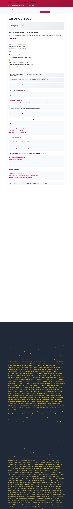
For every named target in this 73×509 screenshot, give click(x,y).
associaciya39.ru (48, 411)
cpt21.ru (12, 413)
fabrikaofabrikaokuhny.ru (58, 367)
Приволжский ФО (42, 9)
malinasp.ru (35, 419)
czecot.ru (52, 480)
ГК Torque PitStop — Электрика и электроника (19, 141)
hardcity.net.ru (56, 456)
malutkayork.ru (51, 419)
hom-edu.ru (17, 506)
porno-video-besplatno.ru (25, 389)
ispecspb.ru (16, 413)
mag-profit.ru (35, 472)
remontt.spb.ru (16, 448)
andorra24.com (46, 458)
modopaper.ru (47, 385)
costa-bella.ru (36, 411)
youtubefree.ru (61, 381)
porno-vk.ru (37, 336)
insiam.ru (44, 413)
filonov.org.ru (15, 486)
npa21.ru (26, 460)
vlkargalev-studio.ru (18, 494)
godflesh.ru (61, 401)
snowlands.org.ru (46, 468)
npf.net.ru (49, 425)
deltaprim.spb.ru (57, 419)
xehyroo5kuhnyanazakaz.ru (13, 361)
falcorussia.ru (10, 409)
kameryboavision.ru (31, 427)
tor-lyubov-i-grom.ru (46, 379)
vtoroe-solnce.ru (44, 478)
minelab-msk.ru (46, 357)
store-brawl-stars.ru (56, 351)
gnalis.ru (14, 345)
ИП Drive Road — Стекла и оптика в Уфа (18, 173)
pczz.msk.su (21, 480)
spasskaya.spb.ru (11, 482)
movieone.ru (61, 379)
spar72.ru (52, 498)
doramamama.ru (16, 397)
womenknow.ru (47, 494)
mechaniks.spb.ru (18, 468)
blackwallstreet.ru (53, 458)
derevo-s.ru (22, 484)
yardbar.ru (54, 490)
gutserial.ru (33, 484)
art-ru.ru (14, 502)
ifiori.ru (46, 460)
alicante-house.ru (55, 492)
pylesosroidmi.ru (33, 496)
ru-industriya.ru (56, 389)
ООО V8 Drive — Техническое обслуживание (19, 146)
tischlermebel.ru (36, 490)
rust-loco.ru (10, 417)
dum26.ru (24, 462)
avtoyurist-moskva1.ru (12, 429)
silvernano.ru (30, 340)
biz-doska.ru (34, 393)
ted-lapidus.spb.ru (11, 464)
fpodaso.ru (63, 334)
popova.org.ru (53, 496)
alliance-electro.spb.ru (52, 409)
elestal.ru (35, 340)
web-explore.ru (61, 330)
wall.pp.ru (28, 496)
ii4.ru (35, 458)
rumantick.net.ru (24, 470)
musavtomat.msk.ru (43, 452)
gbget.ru (57, 385)
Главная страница (44, 183)
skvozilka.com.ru (52, 500)
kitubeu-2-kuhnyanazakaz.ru (44, 363)
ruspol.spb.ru (29, 462)
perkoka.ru (56, 377)
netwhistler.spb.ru (60, 496)
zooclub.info (10, 486)
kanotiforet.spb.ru (39, 407)
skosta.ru (31, 468)
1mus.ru (30, 357)
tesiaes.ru (63, 425)
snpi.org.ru (45, 415)
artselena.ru (40, 504)
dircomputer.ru (54, 397)
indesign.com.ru (11, 492)
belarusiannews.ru (40, 494)
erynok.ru (27, 403)
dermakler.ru (47, 502)
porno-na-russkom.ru (48, 338)
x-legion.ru (31, 353)
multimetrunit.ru (53, 450)
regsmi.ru (24, 419)
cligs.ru (43, 496)
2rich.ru (31, 338)
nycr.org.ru (22, 460)
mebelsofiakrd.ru (11, 470)
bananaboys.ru (28, 476)
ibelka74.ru (61, 492)
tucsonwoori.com (49, 476)
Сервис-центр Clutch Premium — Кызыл (18, 128)
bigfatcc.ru (10, 340)
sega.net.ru (59, 494)
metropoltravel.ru (40, 393)
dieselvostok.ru (59, 417)
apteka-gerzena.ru (44, 506)
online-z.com (57, 431)
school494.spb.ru (27, 417)
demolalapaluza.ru (32, 399)
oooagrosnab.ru (57, 334)
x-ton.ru (31, 385)
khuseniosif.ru (39, 482)
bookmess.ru (34, 466)
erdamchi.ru (10, 397)
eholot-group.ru (48, 464)
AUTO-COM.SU (43, 431)
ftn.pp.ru (14, 456)
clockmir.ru (56, 478)
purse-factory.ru (48, 355)
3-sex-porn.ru (36, 355)
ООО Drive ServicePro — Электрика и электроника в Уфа (21, 177)
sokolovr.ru (59, 399)
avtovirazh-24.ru (43, 480)
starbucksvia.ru (19, 340)
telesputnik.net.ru (22, 496)
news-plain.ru (39, 381)
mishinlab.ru (55, 338)
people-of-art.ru (50, 437)
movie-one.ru (61, 377)
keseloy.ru (9, 490)
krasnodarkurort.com (17, 450)
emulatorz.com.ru (20, 502)
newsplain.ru (36, 385)
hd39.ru (51, 472)
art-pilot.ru (45, 504)
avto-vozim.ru (38, 409)
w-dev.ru (16, 419)
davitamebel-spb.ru (47, 435)
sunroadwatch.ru (46, 474)
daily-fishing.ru (35, 470)
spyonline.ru (23, 431)
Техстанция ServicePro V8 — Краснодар (18, 125)
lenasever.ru (58, 340)
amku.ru (34, 498)
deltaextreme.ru (11, 474)
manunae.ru (53, 385)
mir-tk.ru (21, 365)
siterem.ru (39, 441)
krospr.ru (15, 338)
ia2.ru (9, 413)
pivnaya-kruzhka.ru (17, 399)
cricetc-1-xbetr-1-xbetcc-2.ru (52, 345)
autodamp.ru (10, 385)
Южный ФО (36, 12)
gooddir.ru (16, 421)
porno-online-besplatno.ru (37, 387)
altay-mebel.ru (57, 466)
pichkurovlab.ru (33, 391)
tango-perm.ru (10, 421)
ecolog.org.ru (51, 407)
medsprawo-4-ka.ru (11, 359)
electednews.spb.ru (40, 498)
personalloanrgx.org (59, 506)
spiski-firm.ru (22, 405)
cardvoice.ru (41, 385)
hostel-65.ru (36, 338)
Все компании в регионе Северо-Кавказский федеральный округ (25, 183)
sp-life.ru (26, 353)
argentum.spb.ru (11, 506)
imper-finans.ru (43, 454)
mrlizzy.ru (59, 468)
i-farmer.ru (16, 466)
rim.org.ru (49, 454)
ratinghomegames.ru (11, 458)
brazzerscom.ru (49, 359)
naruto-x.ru (33, 379)
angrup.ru (36, 429)
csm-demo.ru (26, 349)
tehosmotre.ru (52, 349)
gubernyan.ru (25, 458)
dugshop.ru (15, 417)
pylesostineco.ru (32, 444)
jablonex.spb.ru (28, 466)
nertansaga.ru (45, 381)
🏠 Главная (14, 9)
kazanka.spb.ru (16, 427)
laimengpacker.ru (26, 456)
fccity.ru (50, 486)
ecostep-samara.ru (23, 435)
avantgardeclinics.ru (11, 478)
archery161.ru (54, 413)
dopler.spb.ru (58, 444)
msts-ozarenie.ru (39, 444)
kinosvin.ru (40, 419)
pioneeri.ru (16, 407)
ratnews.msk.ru (61, 474)
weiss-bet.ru (15, 395)
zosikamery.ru (28, 431)
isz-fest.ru (20, 425)
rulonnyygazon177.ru (11, 377)
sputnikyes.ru (31, 423)
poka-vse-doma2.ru (33, 349)
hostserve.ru (41, 338)
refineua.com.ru (45, 466)
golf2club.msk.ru (37, 423)
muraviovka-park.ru (23, 397)
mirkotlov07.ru (17, 474)
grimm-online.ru (40, 488)
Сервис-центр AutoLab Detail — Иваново (18, 132)
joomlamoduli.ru (14, 476)
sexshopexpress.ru (42, 332)
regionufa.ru (10, 395)
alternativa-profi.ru (41, 502)
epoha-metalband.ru (40, 417)
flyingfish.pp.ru (10, 472)
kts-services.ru (10, 353)
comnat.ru (45, 425)
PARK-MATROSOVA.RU (55, 427)
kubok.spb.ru (57, 429)
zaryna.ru (20, 395)
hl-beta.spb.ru (20, 417)
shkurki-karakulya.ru (31, 407)
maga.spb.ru (53, 488)
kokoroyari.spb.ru (11, 437)
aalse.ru (40, 377)
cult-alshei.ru (22, 454)
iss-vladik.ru (18, 498)
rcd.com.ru (55, 472)
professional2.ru (29, 504)
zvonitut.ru (33, 401)
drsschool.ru (49, 446)
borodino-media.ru (54, 393)
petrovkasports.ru (28, 387)
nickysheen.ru (50, 478)
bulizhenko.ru (17, 470)
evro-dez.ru (10, 381)
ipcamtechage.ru (25, 468)
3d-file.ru (29, 351)
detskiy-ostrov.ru (45, 421)
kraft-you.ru (45, 330)
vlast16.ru (9, 415)
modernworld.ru (35, 464)
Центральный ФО (22, 9)
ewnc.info (25, 425)
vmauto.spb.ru (10, 484)
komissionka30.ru (28, 472)
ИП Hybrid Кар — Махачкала (16, 159)
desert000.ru (38, 460)
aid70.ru (63, 444)
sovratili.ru (42, 336)
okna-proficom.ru (22, 403)
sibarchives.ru (21, 379)
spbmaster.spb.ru (17, 488)
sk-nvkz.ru (53, 464)
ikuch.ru (17, 460)
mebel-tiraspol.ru (54, 482)
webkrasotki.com (32, 421)
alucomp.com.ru (27, 502)
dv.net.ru (63, 494)
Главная (9, 5)
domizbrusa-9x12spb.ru (26, 377)
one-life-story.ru (62, 345)
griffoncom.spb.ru (39, 427)
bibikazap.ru (48, 496)
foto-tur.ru (29, 393)
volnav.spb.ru (39, 425)
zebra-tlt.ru (16, 403)
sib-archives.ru (36, 353)
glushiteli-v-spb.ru (42, 470)
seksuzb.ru (40, 367)
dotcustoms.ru (53, 383)
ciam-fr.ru (40, 330)
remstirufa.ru (58, 395)
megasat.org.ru (49, 470)
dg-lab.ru (31, 429)
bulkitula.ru (18, 345)
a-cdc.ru (25, 334)
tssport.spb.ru (39, 458)
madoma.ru (17, 387)
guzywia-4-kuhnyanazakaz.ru (13, 365)
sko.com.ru (41, 435)
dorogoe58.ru (19, 456)
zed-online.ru (50, 361)
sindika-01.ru (21, 353)
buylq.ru (22, 478)
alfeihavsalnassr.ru (11, 387)
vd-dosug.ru (51, 336)
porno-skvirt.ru (10, 338)
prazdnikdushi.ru (24, 330)
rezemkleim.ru (17, 401)
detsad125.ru (21, 441)
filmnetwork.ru (29, 419)
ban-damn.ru (41, 355)
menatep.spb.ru (33, 500)
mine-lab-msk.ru (26, 355)
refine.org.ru (49, 484)
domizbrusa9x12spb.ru (60, 383)
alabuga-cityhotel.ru (57, 332)
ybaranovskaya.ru (11, 454)
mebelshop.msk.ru (34, 433)
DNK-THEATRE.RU (11, 468)
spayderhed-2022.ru (54, 379)
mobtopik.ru (35, 450)
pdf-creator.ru (62, 421)
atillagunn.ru (24, 351)
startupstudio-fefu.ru (42, 403)
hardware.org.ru (20, 429)
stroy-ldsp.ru (39, 468)
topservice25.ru (19, 458)
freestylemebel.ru (17, 492)
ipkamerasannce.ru (47, 492)
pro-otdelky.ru (14, 336)
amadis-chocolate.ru (23, 407)
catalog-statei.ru (52, 460)
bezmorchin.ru (61, 411)
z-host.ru (9, 363)
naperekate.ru (25, 363)
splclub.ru (45, 387)
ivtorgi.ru (43, 460)
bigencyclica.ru (60, 413)
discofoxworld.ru (28, 342)
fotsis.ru (53, 435)
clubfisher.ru (53, 395)
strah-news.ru (23, 332)
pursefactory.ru (39, 379)
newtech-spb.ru (11, 401)
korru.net (13, 415)
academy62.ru (39, 448)
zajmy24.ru (31, 359)
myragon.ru (29, 448)
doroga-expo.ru (55, 387)
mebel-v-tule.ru (29, 450)
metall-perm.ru (10, 446)
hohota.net (48, 431)
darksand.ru (34, 357)
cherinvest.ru (38, 421)
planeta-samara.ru (20, 383)
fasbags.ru (60, 355)
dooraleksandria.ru (11, 355)
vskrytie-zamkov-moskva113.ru (13, 367)
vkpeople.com (21, 482)
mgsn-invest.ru (40, 492)
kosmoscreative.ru (53, 433)
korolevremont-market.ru (40, 334)
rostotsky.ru (61, 393)
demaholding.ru (35, 377)
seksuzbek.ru (25, 336)
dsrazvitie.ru (51, 456)
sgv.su (19, 421)
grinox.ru (26, 444)
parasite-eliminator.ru (19, 464)
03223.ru (9, 330)
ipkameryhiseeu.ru (18, 462)
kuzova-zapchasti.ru (34, 456)
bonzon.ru (13, 498)
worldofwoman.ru (31, 397)
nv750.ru (27, 385)
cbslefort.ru (40, 474)
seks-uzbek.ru (31, 336)
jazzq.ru (48, 480)
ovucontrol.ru (38, 389)
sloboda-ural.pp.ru (35, 431)
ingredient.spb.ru (51, 504)
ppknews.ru (17, 454)
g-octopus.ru (15, 379)
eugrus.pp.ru (42, 411)
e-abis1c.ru (50, 351)
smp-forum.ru (41, 433)
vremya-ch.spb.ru (31, 460)
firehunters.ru (58, 342)
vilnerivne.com (33, 478)
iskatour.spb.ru (39, 415)
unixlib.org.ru (27, 500)
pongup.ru (40, 342)
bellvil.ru (9, 498)
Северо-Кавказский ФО (45, 12)
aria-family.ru (10, 383)
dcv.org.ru (57, 460)
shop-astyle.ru (16, 484)
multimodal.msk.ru (54, 423)
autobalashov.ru (11, 405)
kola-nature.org (11, 488)
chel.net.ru (62, 415)
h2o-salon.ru (44, 419)
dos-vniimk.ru (53, 494)
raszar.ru (53, 365)
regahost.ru (21, 413)
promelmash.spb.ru (39, 486)
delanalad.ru (51, 381)
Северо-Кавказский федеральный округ (18, 5)
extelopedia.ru (26, 415)
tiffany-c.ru (17, 435)
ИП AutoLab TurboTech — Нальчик (17, 161)
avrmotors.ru (60, 433)
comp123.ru (49, 391)
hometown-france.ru (25, 345)
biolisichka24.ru (39, 401)
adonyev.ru (57, 336)
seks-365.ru (33, 389)
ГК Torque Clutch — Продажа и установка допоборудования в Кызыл (24, 175)
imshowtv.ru (23, 450)
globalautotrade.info (35, 446)
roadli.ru (14, 383)
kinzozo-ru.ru (21, 411)
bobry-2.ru (39, 478)
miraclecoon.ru (35, 342)
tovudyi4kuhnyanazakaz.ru (32, 367)
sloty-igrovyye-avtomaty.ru (47, 389)
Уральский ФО (50, 9)
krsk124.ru (53, 429)
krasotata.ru (17, 330)
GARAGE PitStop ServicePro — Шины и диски (19, 143)
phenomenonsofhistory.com (13, 496)
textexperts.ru (10, 399)
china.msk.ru (30, 488)
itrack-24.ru (36, 332)
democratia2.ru (10, 466)
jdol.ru (55, 399)
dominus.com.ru (11, 500)
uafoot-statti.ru (44, 351)
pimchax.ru (56, 361)
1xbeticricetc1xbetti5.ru (36, 351)
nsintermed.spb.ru (35, 480)
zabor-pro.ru (10, 456)
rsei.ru (29, 492)
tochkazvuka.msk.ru (42, 437)
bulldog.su (35, 488)
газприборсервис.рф (16, 490)
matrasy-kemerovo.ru (35, 383)
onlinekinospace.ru (33, 403)
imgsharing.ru (10, 393)
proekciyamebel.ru (36, 454)
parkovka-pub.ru (59, 500)
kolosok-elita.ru (27, 413)
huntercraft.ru (61, 478)
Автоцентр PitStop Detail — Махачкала (18, 157)
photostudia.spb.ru (22, 448)
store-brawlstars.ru (61, 353)
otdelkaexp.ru (18, 433)
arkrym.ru (44, 397)
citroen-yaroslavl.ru (54, 474)
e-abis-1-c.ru (42, 353)
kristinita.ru (48, 397)
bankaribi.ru (48, 365)
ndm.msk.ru (16, 446)
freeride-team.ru (30, 332)
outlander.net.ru (47, 488)
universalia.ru (31, 395)
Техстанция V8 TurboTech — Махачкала (18, 163)
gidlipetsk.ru (10, 441)
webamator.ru (15, 381)
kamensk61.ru (59, 484)
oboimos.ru (59, 458)
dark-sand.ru (16, 353)
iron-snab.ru (31, 411)
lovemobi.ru (10, 502)
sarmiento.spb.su (19, 415)
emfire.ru (9, 336)
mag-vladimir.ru (48, 490)
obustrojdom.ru (51, 452)
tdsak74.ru (16, 411)
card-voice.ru (59, 375)
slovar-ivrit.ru (17, 389)
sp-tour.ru (58, 450)
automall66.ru (42, 490)
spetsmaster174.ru (11, 462)
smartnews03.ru (21, 342)
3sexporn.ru (25, 357)
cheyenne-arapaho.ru (49, 462)
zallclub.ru (48, 423)
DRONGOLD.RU (59, 464)
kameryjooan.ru (46, 444)
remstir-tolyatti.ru (46, 399)
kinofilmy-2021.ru (25, 399)
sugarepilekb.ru (21, 444)
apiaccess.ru (28, 446)
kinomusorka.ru (33, 405)
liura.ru (49, 342)
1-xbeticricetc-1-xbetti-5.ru (35, 345)
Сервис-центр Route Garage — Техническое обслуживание (22, 148)
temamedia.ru (29, 474)
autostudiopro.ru (50, 332)
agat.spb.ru (62, 427)
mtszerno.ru (29, 470)
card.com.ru (10, 427)
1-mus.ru (31, 355)
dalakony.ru (63, 446)
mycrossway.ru (23, 474)
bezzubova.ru (56, 437)
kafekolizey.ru (58, 441)
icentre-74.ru (40, 472)
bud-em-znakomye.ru (19, 334)
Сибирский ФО (58, 9)
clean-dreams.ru (38, 397)
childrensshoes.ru (53, 468)
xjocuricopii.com (36, 452)
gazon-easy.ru (15, 444)
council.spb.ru (44, 441)
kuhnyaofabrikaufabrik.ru (33, 363)
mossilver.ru (24, 437)
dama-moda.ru (41, 464)
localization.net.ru (56, 470)
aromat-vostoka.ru (11, 433)
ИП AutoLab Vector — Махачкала (16, 164)
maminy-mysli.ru (28, 482)
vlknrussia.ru (25, 365)
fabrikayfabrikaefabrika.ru (24, 361)
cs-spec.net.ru (51, 466)
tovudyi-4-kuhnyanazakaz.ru (39, 359)
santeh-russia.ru (11, 452)
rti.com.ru (52, 448)
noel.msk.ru (18, 478)
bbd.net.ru (29, 433)
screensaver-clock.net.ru (31, 425)
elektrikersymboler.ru (24, 423)
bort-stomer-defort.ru (21, 504)
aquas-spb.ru (27, 478)
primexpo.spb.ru (55, 411)
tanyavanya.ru (39, 399)
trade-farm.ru (47, 383)
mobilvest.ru (23, 433)
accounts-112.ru (20, 349)
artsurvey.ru (53, 502)
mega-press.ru (50, 330)
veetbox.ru (30, 330)
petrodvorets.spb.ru (28, 480)
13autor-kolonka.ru (21, 338)
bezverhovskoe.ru (43, 446)
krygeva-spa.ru (57, 415)
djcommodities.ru (22, 385)
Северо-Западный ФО (32, 9)
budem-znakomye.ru (49, 334)
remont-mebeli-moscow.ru (39, 395)
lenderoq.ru (29, 437)
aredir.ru (57, 502)
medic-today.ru (39, 391)
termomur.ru (47, 395)
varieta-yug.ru (58, 349)
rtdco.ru (35, 375)
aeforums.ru (43, 423)
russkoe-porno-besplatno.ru (13, 391)
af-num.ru (21, 506)
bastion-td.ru (47, 433)
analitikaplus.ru (17, 431)
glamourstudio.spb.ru (57, 486)
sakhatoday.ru (16, 423)
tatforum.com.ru (34, 502)
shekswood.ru (29, 490)
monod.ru (44, 484)
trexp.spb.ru (37, 506)
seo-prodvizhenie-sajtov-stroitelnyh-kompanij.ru (47, 375)
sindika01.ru (47, 353)
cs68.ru (30, 365)
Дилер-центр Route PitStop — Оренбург (18, 123)
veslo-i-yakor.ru (47, 393)
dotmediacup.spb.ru (46, 482)
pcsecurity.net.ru (42, 450)
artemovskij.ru (52, 444)
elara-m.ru (27, 405)
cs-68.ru (63, 363)
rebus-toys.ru (39, 357)
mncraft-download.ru (46, 401)
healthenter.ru (60, 397)
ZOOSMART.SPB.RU (56, 446)
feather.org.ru (47, 498)
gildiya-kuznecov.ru (23, 427)
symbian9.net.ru (17, 452)
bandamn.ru (15, 357)
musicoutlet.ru (24, 488)
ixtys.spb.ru (46, 486)
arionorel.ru (34, 482)
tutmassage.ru (46, 407)
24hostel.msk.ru (11, 419)
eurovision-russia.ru (16, 332)
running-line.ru (50, 415)
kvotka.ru (26, 411)
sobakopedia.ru (15, 425)
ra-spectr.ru (27, 486)
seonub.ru (28, 401)
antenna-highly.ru (18, 355)
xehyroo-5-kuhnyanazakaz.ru (55, 363)
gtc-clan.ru (39, 496)
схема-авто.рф (26, 429)
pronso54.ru (53, 340)
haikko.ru (9, 425)
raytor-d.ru (20, 351)
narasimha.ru (15, 385)
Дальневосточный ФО (27, 12)
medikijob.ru (10, 448)
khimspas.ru (62, 502)
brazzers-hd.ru (61, 361)
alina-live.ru (34, 494)
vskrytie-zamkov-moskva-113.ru (35, 361)
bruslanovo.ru (34, 441)
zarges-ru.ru (49, 403)
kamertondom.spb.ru (25, 409)
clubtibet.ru (62, 437)
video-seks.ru (42, 365)
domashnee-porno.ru (17, 393)
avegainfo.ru (49, 413)
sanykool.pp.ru (21, 500)
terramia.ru (34, 448)
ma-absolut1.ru (21, 381)
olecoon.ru (47, 336)
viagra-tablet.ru (54, 355)
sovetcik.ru (57, 452)
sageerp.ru (41, 456)
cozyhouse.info (10, 494)
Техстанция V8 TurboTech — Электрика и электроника (21, 144)
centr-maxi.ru (10, 504)
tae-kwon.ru (33, 413)
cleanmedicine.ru (11, 389)
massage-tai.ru (23, 401)
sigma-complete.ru (27, 464)
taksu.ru (44, 391)
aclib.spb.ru (22, 472)
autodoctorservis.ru (17, 409)
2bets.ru (43, 405)
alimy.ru (52, 431)
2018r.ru (14, 504)
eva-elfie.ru (24, 393)
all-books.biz (60, 482)
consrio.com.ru (39, 413)
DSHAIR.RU (23, 452)
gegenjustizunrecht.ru (56, 403)
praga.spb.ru (57, 407)
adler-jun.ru (10, 357)
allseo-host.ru (46, 349)
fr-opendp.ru (35, 462)
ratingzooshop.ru (22, 446)
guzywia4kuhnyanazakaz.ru (48, 367)
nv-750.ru (34, 381)
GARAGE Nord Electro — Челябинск (17, 126)
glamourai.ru (54, 454)
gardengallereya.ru (46, 448)
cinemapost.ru (35, 330)
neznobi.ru (60, 338)
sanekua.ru (34, 476)
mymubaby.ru (33, 417)
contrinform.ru (27, 484)
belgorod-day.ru (22, 391)
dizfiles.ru (56, 381)
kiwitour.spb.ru (59, 490)
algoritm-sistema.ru (54, 401)
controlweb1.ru (10, 411)
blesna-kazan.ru (18, 437)
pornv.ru (63, 332)
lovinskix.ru (10, 342)
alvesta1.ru (57, 421)
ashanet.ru (42, 383)
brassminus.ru (59, 454)
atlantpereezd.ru (11, 334)
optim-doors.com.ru (11, 460)
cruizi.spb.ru (57, 480)
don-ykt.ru (54, 391)
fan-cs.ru (63, 450)
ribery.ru (60, 387)
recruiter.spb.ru (41, 429)
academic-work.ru (21, 476)
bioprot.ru (60, 472)
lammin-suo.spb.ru (32, 415)
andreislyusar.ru (27, 379)
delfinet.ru (25, 340)
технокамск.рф (22, 486)
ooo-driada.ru (15, 441)
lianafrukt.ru (38, 476)
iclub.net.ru (10, 444)
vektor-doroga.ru (40, 340)
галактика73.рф (35, 435)
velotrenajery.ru (47, 340)
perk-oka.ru (10, 379)
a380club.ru (44, 377)
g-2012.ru (9, 349)
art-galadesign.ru (11, 435)
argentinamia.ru (50, 377)
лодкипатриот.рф (51, 441)
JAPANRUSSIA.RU (29, 454)
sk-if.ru (9, 476)
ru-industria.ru (10, 403)
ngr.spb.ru (47, 417)
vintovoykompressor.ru (49, 405)
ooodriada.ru (33, 486)
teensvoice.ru (59, 391)
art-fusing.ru (35, 474)
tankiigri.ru (57, 498)
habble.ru (14, 340)
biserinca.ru (10, 450)
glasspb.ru (53, 342)
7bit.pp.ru (53, 425)
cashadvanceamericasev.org (29, 506)
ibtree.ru (16, 500)
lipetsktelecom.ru (23, 367)
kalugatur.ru (58, 425)
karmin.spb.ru (23, 490)
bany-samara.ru (24, 492)
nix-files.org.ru (10, 423)
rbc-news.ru (61, 336)
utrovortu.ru (16, 405)
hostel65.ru (45, 342)
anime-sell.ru (58, 488)
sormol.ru (27, 338)
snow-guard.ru (19, 377)
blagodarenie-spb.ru (25, 359)
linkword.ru (39, 466)
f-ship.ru (20, 419)
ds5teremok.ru (16, 472)
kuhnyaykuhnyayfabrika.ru (23, 369)
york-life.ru (50, 387)
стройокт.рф (10, 480)
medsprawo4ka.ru (55, 359)
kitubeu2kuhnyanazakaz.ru (17, 363)
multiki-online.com (25, 421)
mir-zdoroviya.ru (28, 441)
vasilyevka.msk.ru (51, 506)
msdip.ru (51, 399)
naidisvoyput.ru (34, 492)
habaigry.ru (61, 423)
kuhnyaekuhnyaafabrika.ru (13, 369)
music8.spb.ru (47, 429)
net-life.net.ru (32, 409)
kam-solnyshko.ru (41, 462)
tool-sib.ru (47, 450)
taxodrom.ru (45, 456)
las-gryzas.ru (30, 498)
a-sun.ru (35, 468)
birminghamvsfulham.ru (59, 405)
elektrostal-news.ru (31, 334)
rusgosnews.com (53, 417)
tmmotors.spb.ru (29, 452)
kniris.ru (16, 482)
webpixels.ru (15, 480)
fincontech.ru (20, 357)
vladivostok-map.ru (36, 365)
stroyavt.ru (59, 409)
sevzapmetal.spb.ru (57, 462)
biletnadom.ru (44, 361)
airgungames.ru (40, 349)
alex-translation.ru (56, 476)
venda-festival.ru (54, 353)
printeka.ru (46, 500)
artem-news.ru (58, 448)
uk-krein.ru (54, 484)
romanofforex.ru (11, 431)
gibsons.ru (35, 504)
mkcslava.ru (38, 405)
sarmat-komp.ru (11, 407)
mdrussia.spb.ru (39, 484)
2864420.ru (18, 359)
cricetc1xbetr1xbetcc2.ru (12, 351)
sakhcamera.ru (44, 409)
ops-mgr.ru (14, 349)
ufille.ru (13, 330)
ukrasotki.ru (20, 336)
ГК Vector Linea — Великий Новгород (17, 130)
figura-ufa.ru (29, 494)
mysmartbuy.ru (27, 383)
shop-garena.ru (43, 345)
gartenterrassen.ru (40, 500)
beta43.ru (43, 476)
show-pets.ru (15, 342)
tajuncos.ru (22, 387)
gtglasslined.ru (31, 458)
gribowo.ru (10, 345)
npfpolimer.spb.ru (58, 504)
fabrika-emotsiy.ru (46, 427)
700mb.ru (24, 494)
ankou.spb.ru (51, 421)
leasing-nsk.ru (46, 472)
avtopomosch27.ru (28, 381)
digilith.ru (27, 391)
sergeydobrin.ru (35, 437)
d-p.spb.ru (29, 435)
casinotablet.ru (25, 395)
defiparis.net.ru (24, 498)
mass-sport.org (22, 466)
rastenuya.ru (10, 332)
